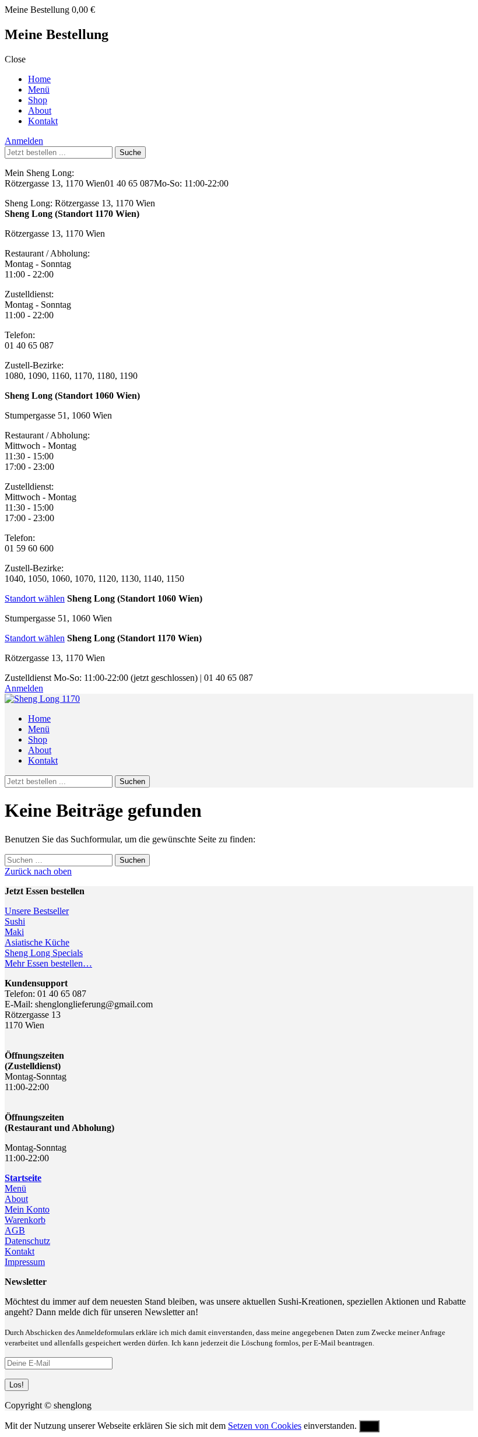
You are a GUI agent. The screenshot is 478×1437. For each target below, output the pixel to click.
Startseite (23, 1178)
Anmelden (24, 141)
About (39, 110)
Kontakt (43, 121)
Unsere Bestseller (37, 911)
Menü (39, 89)
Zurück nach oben (38, 871)
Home (39, 79)
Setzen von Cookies (264, 1426)
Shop (37, 100)
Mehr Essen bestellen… (48, 963)
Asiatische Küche (37, 942)
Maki (14, 932)
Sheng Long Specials (44, 953)
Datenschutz (27, 1241)
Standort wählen (35, 598)
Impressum (25, 1262)
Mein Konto (27, 1209)
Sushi (15, 921)
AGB (15, 1230)
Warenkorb (25, 1220)
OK (369, 1426)
